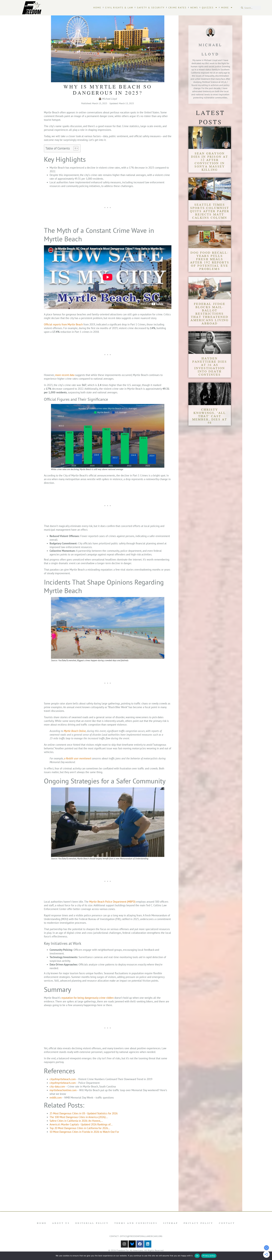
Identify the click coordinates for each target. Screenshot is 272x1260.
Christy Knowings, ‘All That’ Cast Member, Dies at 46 (209, 416)
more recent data (64, 375)
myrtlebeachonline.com (63, 1090)
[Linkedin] (147, 1244)
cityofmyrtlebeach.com (63, 1079)
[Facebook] (140, 1244)
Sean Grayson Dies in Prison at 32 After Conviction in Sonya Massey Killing (209, 161)
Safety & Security (151, 7)
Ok (197, 1255)
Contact (227, 1223)
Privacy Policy (198, 1223)
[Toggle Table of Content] (74, 148)
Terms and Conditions (136, 1223)
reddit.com (56, 1097)
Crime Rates (177, 7)
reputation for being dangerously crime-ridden (87, 997)
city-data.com (57, 1086)
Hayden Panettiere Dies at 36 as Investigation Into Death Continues (209, 366)
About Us (61, 1223)
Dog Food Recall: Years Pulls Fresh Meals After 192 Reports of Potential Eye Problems (209, 260)
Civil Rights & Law (119, 7)
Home (97, 7)
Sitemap (170, 1223)
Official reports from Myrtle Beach (63, 324)
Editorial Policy (92, 1223)
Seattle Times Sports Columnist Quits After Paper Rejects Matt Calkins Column (209, 211)
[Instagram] (124, 1244)
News (194, 7)
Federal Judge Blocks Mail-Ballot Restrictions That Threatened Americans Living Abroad (210, 313)
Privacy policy (209, 1255)
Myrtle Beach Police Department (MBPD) (112, 901)
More (225, 7)
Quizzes (208, 7)
